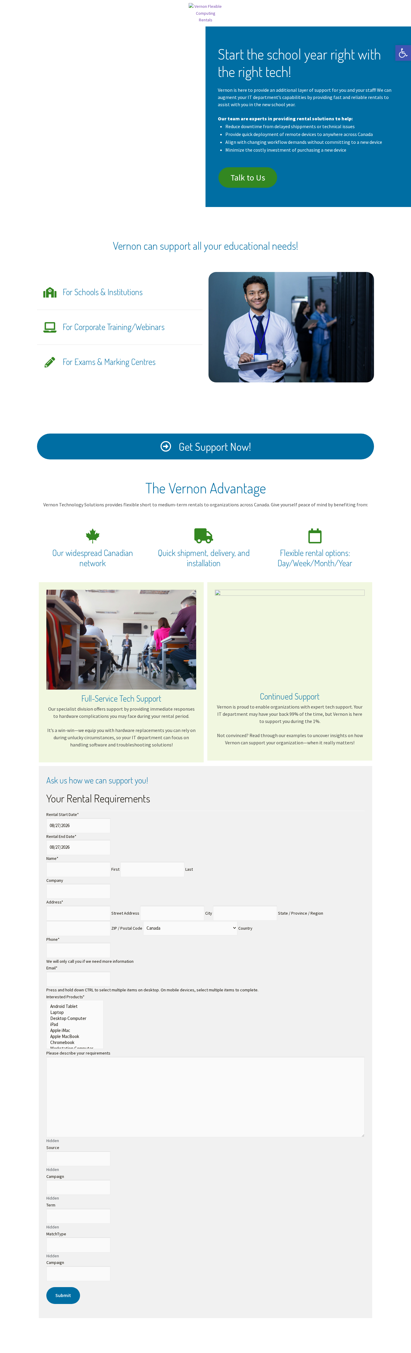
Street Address (125, 913)
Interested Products (65, 996)
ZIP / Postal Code (126, 928)
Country (245, 928)
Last (189, 869)
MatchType (56, 1234)
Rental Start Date (62, 814)
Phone (53, 939)
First (115, 869)
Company (54, 880)
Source (52, 1147)
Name (52, 858)
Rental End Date (61, 836)
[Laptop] (75, 1012)
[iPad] (75, 1024)
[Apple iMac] (75, 1030)
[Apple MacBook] (75, 1036)
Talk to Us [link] (247, 177)
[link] (403, 53)
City (208, 913)
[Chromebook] (75, 1042)
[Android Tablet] (75, 1006)
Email (51, 968)
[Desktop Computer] (75, 1018)
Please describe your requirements (78, 1053)
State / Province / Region (300, 913)
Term (50, 1205)
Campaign (55, 1176)
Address (54, 902)
